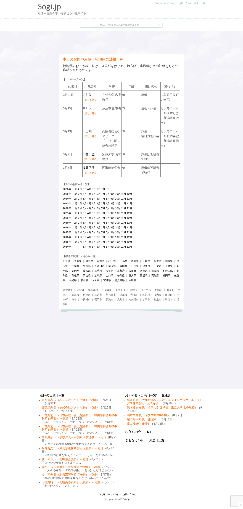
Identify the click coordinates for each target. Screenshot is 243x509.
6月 (99, 189)
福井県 (146, 265)
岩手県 (89, 261)
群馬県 (169, 261)
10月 (117, 193)
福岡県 (166, 275)
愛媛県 (143, 275)
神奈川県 (99, 265)
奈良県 (155, 270)
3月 (85, 189)
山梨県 (157, 265)
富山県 (123, 265)
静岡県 (75, 270)
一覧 (203, 3)
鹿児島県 (120, 280)
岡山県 (87, 275)
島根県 (75, 275)
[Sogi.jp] (49, 10)
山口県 (109, 275)
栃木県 (157, 261)
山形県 (123, 261)
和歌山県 (168, 270)
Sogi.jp (126, 499)
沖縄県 (132, 280)
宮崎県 (107, 280)
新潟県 (112, 265)
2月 (80, 189)
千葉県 (75, 265)
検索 (196, 3)
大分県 (95, 280)
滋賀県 (109, 270)
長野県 (169, 265)
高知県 (155, 275)
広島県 (98, 275)
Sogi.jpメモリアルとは (166, 3)
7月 (103, 189)
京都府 (121, 270)
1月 (75, 189)
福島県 (135, 261)
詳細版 (166, 395)
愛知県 (87, 270)
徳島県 (121, 275)
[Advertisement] (121, 43)
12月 (129, 193)
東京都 (87, 265)
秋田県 (112, 261)
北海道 (66, 261)
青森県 (78, 261)
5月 (94, 189)
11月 (123, 193)
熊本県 (84, 280)
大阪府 (132, 270)
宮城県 (100, 261)
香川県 (132, 275)
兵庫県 (143, 270)
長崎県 (73, 280)
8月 (108, 189)
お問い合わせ (185, 3)
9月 (112, 193)
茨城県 (146, 261)
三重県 (98, 270)
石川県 (135, 265)
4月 (89, 189)
